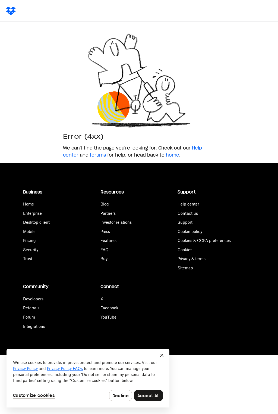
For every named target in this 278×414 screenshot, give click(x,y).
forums (98, 155)
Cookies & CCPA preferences (204, 240)
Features (108, 240)
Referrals (31, 308)
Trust (27, 258)
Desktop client (36, 222)
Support (185, 222)
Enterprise (32, 213)
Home (28, 204)
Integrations (34, 326)
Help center (188, 204)
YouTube (108, 317)
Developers (33, 299)
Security (30, 249)
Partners (108, 213)
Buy (104, 258)
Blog (104, 204)
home (172, 155)
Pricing (29, 240)
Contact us (188, 213)
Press (105, 231)
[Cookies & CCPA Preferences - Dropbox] (88, 378)
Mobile (29, 231)
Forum (29, 317)
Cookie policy (190, 231)
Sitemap (185, 268)
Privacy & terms (192, 258)
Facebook (109, 308)
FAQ (104, 249)
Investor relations (116, 222)
